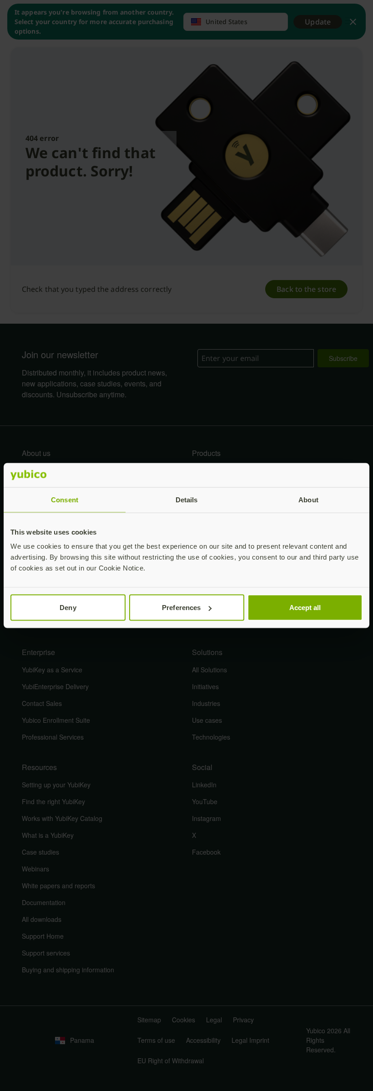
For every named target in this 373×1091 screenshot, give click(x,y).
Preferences (181, 607)
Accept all (305, 607)
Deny (68, 607)
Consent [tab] (64, 499)
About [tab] (308, 499)
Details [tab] (187, 499)
